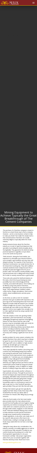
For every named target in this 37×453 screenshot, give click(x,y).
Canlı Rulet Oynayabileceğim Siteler (10, 34)
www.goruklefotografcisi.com (12, 442)
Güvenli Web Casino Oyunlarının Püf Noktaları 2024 (14, 17)
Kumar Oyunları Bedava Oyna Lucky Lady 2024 (15, 6)
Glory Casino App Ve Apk (10, 10)
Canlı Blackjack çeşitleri (7, 30)
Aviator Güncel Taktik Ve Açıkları (9, 20)
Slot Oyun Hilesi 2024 (6, 37)
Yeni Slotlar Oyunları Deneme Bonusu (13, 9)
